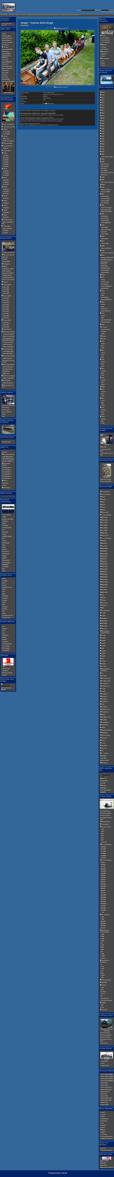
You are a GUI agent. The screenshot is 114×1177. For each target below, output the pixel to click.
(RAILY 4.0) (4, 257)
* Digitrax (4, 637)
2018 (103, 359)
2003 (103, 205)
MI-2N (103, 714)
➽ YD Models (103, 1134)
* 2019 (5, 205)
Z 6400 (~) (105, 701)
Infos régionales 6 (6, 476)
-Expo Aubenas (104, 166)
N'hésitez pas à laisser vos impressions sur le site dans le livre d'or (43, 14)
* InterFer (4, 675)
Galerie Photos (106, 821)
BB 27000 (104, 579)
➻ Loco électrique (104, 42)
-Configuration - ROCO (7, 268)
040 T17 (104, 778)
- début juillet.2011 (7, 228)
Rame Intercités (105, 998)
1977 (103, 110)
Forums (17, 14)
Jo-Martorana (5, 70)
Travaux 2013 (5, 304)
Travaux (6, 282)
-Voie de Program (105, 329)
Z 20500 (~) (105, 712)
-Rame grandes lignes (106, 1000)
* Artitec (4, 613)
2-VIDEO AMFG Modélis (8, 459)
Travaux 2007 (5, 289)
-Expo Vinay (104, 174)
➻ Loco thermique (105, 40)
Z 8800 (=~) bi (106, 709)
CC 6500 (104, 589)
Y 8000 (103, 615)
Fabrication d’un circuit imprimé (8, 361)
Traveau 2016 (5, 311)
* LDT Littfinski (5, 646)
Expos (3, 416)
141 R (103, 496)
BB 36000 (104, 574)
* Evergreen (5, 598)
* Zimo (3, 633)
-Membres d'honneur (7, 38)
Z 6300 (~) (105, 699)
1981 (103, 120)
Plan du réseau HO (9, 254)
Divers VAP (105, 512)
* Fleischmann (5, 553)
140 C (103, 509)
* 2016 (5, 196)
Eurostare (105, 602)
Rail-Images (7, 487)
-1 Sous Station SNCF (7, 351)
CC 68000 (104, 525)
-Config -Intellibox (6, 271)
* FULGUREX (5, 566)
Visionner (4, 485)
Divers (103, 740)
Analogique (7, 264)
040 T (103, 502)
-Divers (103, 333)
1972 (103, 97)
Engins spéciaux (107, 730)
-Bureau (6, 47)
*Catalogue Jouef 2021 (7, 519)
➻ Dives (102, 1063)
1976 (103, 107)
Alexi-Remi (4, 75)
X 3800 (103, 640)
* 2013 (5, 177)
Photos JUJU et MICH (105, 481)
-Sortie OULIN (104, 238)
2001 (103, 187)
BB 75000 (104, 520)
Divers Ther (105, 535)
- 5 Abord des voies (7, 344)
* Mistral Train (5, 551)
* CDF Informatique (7, 643)
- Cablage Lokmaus (7, 275)
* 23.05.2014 (6, 191)
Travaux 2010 (7, 296)
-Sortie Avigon (104, 216)
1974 (103, 102)
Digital (5, 266)
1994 (103, 154)
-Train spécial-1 (104, 284)
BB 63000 (104, 620)
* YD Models (5, 641)
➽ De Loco (103, 1148)
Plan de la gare (6, 409)
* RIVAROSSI (5, 564)
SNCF (102, 1005)
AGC (103, 658)
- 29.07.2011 (6, 157)
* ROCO (4, 523)
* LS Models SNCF (6, 527)
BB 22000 (104, 584)
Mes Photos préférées (105, 813)
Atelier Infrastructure (9, 331)
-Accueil (4, 33)
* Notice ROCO (104, 1096)
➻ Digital (102, 63)
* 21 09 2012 (6, 175)
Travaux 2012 (5, 302)
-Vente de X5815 (105, 200)
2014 (103, 313)
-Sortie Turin (104, 308)
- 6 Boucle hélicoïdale (7, 346)
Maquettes (105, 51)
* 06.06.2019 (6, 207)
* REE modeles (6, 560)
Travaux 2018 (5, 315)
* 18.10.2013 (6, 184)
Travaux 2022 (5, 326)
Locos (104, 35)
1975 (103, 105)
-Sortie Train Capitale (106, 207)
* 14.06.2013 (6, 182)
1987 (103, 136)
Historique (4, 452)
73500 (103, 727)
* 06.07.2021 (6, 217)
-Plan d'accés (5, 44)
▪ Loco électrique (106, 538)
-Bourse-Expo (104, 266)
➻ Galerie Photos (104, 1065)
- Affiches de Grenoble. (8, 140)
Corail (103, 743)
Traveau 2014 (5, 307)
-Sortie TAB (103, 231)
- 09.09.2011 (6, 162)
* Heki (3, 591)
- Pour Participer (7, 146)
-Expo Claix (104, 168)
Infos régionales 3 (6, 471)
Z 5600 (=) (105, 706)
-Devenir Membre (6, 40)
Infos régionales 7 (6, 478)
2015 (103, 324)
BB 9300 (104, 561)
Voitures (104, 737)
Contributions (8, 329)
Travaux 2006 (5, 287)
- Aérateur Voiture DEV (8, 378)
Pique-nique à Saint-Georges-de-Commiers (106, 210)
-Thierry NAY (5, 59)
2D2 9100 (104, 556)
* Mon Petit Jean (6, 617)
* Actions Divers (8, 219)
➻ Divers (102, 56)
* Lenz (3, 626)
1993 (103, 151)
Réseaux (104, 605)
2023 (103, 407)
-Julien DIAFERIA (6, 53)
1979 (103, 115)
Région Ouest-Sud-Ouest (106, 1167)
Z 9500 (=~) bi (106, 686)
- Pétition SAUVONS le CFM (7, 222)
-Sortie (104, 338)
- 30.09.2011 (6, 166)
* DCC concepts (6, 648)
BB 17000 (104, 566)
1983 (103, 126)
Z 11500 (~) (105, 683)
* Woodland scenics (7, 587)
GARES (104, 756)
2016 (103, 341)
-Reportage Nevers (105, 268)
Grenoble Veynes (6, 442)
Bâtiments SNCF (104, 760)
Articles (104, 447)
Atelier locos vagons (9, 375)
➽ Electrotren (103, 1120)
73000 (103, 653)
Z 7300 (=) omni (106, 678)
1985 (103, 131)
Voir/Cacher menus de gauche (24, 17)
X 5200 (103, 651)
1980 (103, 118)
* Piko (3, 538)
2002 (103, 194)
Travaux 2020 (7, 320)
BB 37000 (104, 582)
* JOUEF (4, 517)
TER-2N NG (105, 725)
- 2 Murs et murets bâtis (8, 336)
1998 (103, 177)
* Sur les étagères (6, 514)
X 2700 (103, 661)
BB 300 (104, 540)
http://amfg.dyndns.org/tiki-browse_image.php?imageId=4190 (37, 113)
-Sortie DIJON (104, 227)
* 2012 (5, 168)
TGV (103, 595)
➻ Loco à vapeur (104, 38)
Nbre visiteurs (4, 14)
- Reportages (7, 150)
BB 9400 (104, 571)
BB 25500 (104, 548)
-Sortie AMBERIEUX (106, 222)
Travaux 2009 (5, 293)
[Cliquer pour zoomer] (57, 85)
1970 (103, 92)
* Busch (4, 583)
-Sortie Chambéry (105, 198)
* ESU (3, 568)
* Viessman (5, 606)
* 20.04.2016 (6, 198)
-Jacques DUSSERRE (7, 49)
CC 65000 (104, 528)
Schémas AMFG (6, 261)
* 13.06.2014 (6, 193)
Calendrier (11, 14)
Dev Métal (104, 745)
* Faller (3, 589)
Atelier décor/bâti (8, 349)
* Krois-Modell (5, 650)
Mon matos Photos (105, 811)
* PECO (4, 578)
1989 (103, 141)
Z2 (102, 673)
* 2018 (5, 200)
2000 (103, 184)
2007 (103, 241)
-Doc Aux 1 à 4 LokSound (8, 279)
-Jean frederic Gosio (7, 66)
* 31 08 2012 (6, 173)
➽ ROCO (102, 1116)
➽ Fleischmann (104, 1118)
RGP (103, 648)
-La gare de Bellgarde (106, 286)
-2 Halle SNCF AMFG (7, 353)
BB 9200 (104, 558)
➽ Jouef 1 (102, 1112)
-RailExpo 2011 (104, 288)
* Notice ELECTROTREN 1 (107, 1078)
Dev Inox (104, 748)
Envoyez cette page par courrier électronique (88, 18)
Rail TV (6, 480)
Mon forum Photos (105, 815)
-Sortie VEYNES (105, 196)
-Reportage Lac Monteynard (104, 262)
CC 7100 (104, 546)
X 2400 (103, 635)
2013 (103, 302)
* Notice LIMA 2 (104, 1085)
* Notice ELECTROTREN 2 (107, 1080)
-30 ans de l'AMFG (105, 191)
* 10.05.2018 (6, 203)
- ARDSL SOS (5, 138)
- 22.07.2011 (6, 155)
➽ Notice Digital (104, 1104)
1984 (103, 128)
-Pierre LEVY (5, 64)
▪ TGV (102, 912)
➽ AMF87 (102, 1132)
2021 (103, 389)
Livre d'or (23, 14)
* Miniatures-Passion (7, 673)
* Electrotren (5, 532)
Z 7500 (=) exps (106, 681)
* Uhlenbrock (5, 635)
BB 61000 (104, 533)
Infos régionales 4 (6, 474)
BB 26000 (104, 577)
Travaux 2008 (5, 291)
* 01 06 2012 (6, 171)
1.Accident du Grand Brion (105, 450)
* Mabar (4, 547)
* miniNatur (5, 580)
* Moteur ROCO (104, 1102)
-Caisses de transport (7, 382)
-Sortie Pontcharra (105, 310)
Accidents (105, 762)
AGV (103, 608)
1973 (103, 100)
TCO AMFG (4, 259)
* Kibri (3, 604)
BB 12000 (103, 908)
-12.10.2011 (5, 232)
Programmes (5, 483)
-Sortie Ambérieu (105, 270)
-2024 (103, 416)
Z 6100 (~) (105, 696)
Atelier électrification (9, 356)
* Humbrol (4, 609)
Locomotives (105, 491)
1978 (103, 113)
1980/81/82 (103, 792)
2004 (103, 213)
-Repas (102, 295)
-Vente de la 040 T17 (106, 189)
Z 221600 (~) (105, 722)
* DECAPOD (5, 596)
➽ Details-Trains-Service (106, 1138)
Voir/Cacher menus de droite (92, 17)
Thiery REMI (5, 72)
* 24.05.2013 (6, 180)
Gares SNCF (103, 758)
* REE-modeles (6, 543)
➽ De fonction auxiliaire (106, 1150)
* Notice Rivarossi (104, 1091)
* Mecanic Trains (6, 668)
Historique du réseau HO (8, 252)
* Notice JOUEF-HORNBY (106, 1074)
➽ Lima (102, 1123)
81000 (103, 656)
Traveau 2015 (5, 309)
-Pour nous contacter (7, 42)
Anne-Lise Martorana (7, 68)
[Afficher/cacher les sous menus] (3, 47)
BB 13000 (104, 592)
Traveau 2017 (5, 313)
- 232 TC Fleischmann (7, 367)
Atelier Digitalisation (9, 364)
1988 (103, 138)
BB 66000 (104, 618)
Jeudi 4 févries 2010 (105, 790)
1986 (103, 133)
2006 (103, 236)
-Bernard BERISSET (7, 62)
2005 (103, 225)
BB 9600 (103, 890)
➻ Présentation (104, 1061)
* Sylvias (4, 585)
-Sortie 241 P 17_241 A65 (107, 253)
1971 (103, 95)
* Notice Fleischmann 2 (106, 1089)
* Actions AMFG (8, 143)
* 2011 (5, 153)
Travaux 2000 (7, 284)
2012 (103, 290)
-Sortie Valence (104, 234)
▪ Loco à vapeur (106, 494)
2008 (103, 246)
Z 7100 (103, 688)
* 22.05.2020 (6, 212)
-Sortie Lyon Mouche (106, 248)
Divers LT (104, 628)
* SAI (3, 611)
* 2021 (5, 215)
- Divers (5, 136)
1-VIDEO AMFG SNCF (7, 456)
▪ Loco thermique (106, 515)
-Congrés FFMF (105, 220)
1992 (103, 149)
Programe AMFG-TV (9, 454)
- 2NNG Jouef (5, 373)
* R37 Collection (6, 562)
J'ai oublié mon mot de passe (107, 11)
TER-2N (102, 975)
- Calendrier (5, 148)
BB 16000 (104, 564)
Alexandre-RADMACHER (8, 81)
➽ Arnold (102, 1127)
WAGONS (104, 732)
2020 (103, 377)
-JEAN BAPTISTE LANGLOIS (6, 56)
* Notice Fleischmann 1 (106, 1087)
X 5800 (103, 638)
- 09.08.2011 (5, 230)
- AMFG (5, 129)
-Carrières (103, 331)
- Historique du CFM (9, 126)
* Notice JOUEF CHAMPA (106, 1076)
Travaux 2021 (5, 324)
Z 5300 (103, 691)
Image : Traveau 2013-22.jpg (37, 22)
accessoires (105, 58)
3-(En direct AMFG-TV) (7, 461)
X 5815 (104, 785)
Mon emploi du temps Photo (106, 818)
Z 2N (103, 704)
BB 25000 (104, 569)
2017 (103, 350)
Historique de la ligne (105, 479)
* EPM (3, 571)
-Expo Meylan (104, 170)
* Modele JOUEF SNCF (106, 1098)
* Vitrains (4, 540)
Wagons (104, 44)
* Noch (3, 593)
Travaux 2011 (5, 300)
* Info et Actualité (8, 124)
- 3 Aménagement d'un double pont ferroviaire (8, 339)
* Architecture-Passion (7, 615)
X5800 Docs (103, 787)
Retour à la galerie (24, 25)
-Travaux (103, 279)
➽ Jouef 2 (102, 1114)
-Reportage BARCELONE (107, 257)
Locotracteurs (106, 610)
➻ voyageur (103, 47)
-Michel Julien (5, 51)
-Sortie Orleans (104, 297)
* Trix (3, 530)
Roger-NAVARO (6, 79)
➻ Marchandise (104, 49)
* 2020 (5, 210)
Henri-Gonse (5, 77)
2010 (103, 255)
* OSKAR (4, 556)
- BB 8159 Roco (6, 371)
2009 (103, 250)
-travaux (103, 400)
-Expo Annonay (104, 164)
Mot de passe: (98, 10)
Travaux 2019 (5, 317)
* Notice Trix (103, 1093)
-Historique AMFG (6, 36)
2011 (103, 277)
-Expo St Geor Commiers (107, 172)
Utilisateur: (79, 10)
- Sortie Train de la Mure (107, 156)
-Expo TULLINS (105, 203)
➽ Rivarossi (103, 1125)
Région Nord (103, 1165)
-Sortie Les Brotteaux (106, 229)
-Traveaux (103, 371)
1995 (103, 159)
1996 (103, 161)
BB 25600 (104, 553)
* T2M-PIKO (5, 521)
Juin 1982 (102, 783)
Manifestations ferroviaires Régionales (70, 14)
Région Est (103, 1163)
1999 (103, 179)
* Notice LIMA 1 (104, 1083)
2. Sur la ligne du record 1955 (106, 454)
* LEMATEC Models (7, 536)
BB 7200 (104, 587)
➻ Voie (102, 60)
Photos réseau (5, 407)
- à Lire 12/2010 (6, 131)
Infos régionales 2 (6, 469)
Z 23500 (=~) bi (106, 717)
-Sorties (103, 384)
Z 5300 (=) (105, 694)
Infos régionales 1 (6, 467)
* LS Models (5, 525)
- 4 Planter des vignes (7, 342)
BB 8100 (104, 543)
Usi (102, 750)
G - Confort (105, 753)
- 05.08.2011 (6, 159)
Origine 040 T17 (104, 781)
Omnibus (103, 958)
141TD (104, 499)
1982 (103, 123)
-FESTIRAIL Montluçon (106, 259)
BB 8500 (104, 551)
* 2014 (5, 187)
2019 (103, 368)
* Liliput (4, 534)
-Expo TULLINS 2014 (106, 320)
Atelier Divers (7, 380)
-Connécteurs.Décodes (7, 277)
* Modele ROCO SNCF (105, 1100)
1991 (103, 146)
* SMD (3, 666)
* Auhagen (4, 600)
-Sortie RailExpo (105, 272)
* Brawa (4, 602)
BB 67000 (104, 517)
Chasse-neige (106, 735)
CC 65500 (104, 530)
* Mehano (4, 549)
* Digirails (4, 628)
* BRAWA (4, 558)
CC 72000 (104, 522)
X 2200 (103, 643)
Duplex (104, 597)
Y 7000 (103, 613)
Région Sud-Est (104, 1160)
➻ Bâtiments (103, 54)
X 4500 (103, 645)
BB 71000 (104, 626)
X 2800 (103, 663)
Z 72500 (104, 666)
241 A (103, 507)
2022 (103, 398)
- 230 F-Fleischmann (7, 369)
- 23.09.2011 (6, 164)
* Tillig (3, 545)
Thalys (104, 600)
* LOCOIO (4, 639)
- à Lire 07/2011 (6, 134)
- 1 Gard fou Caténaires (8, 334)
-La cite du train (105, 281)
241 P (103, 504)
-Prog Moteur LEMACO (8, 273)
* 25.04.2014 (6, 189)
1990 (103, 144)
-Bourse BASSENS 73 (106, 299)
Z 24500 (104, 719)
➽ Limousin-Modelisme (106, 1136)
